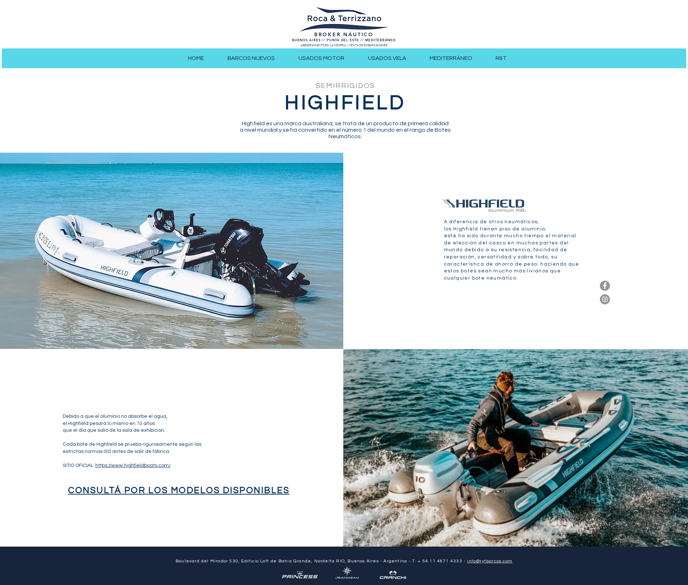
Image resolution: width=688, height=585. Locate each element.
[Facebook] (605, 286)
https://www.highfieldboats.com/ (133, 465)
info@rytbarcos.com (489, 561)
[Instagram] (605, 299)
